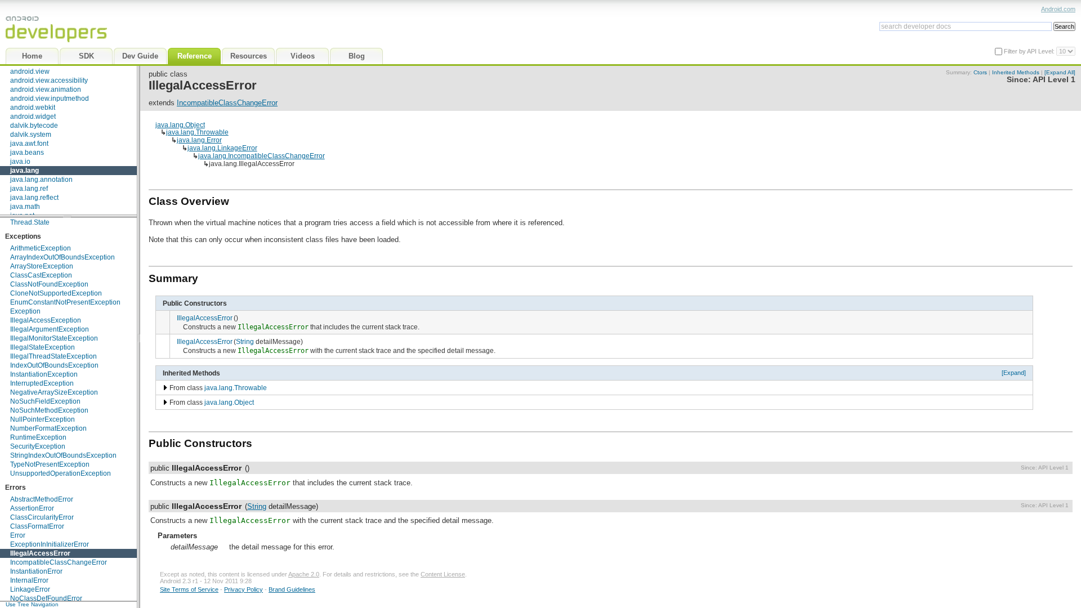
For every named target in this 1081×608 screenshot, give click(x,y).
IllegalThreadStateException (53, 356)
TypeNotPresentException (50, 464)
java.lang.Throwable (197, 132)
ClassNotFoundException (49, 284)
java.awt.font (29, 143)
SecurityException (37, 446)
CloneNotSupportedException (56, 293)
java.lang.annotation (41, 180)
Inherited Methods (1015, 72)
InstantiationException (44, 374)
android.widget (33, 116)
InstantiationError (36, 571)
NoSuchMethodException (49, 410)
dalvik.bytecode (34, 125)
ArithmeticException (40, 248)
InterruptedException (42, 383)
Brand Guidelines (292, 589)
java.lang (24, 171)
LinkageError (30, 589)
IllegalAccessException (45, 320)
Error (17, 535)
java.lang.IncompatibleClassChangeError (261, 155)
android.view (30, 71)
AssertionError (32, 508)
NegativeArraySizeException (54, 392)
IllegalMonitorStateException (54, 338)
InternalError (29, 580)
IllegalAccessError (40, 553)
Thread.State (30, 222)
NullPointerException (42, 419)
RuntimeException (38, 437)
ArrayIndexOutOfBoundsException (62, 257)
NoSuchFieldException (45, 401)
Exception (25, 311)
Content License (443, 574)
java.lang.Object (180, 124)
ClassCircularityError (42, 517)
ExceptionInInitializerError (49, 544)
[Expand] (1014, 372)
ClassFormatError (37, 526)
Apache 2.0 (303, 574)
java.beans (27, 153)
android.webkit (32, 107)
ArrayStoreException (41, 266)
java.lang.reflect (34, 198)
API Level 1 (1054, 79)
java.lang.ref (29, 189)
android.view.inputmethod (49, 98)
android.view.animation (45, 89)
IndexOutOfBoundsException (54, 365)
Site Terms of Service (189, 589)
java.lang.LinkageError (222, 147)
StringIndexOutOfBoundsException (63, 455)
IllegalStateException (42, 347)
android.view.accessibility (49, 80)
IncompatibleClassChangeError (58, 562)
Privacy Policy (243, 589)
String (245, 341)
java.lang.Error (199, 140)
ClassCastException (41, 275)
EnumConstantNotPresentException (65, 302)
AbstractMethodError (41, 499)
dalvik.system (30, 134)
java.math (25, 207)
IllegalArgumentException (49, 329)
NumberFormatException (48, 428)
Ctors (980, 72)
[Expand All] (1059, 72)
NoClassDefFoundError (46, 598)
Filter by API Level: (1030, 51)
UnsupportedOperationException (60, 473)
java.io (20, 162)
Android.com (1058, 9)
